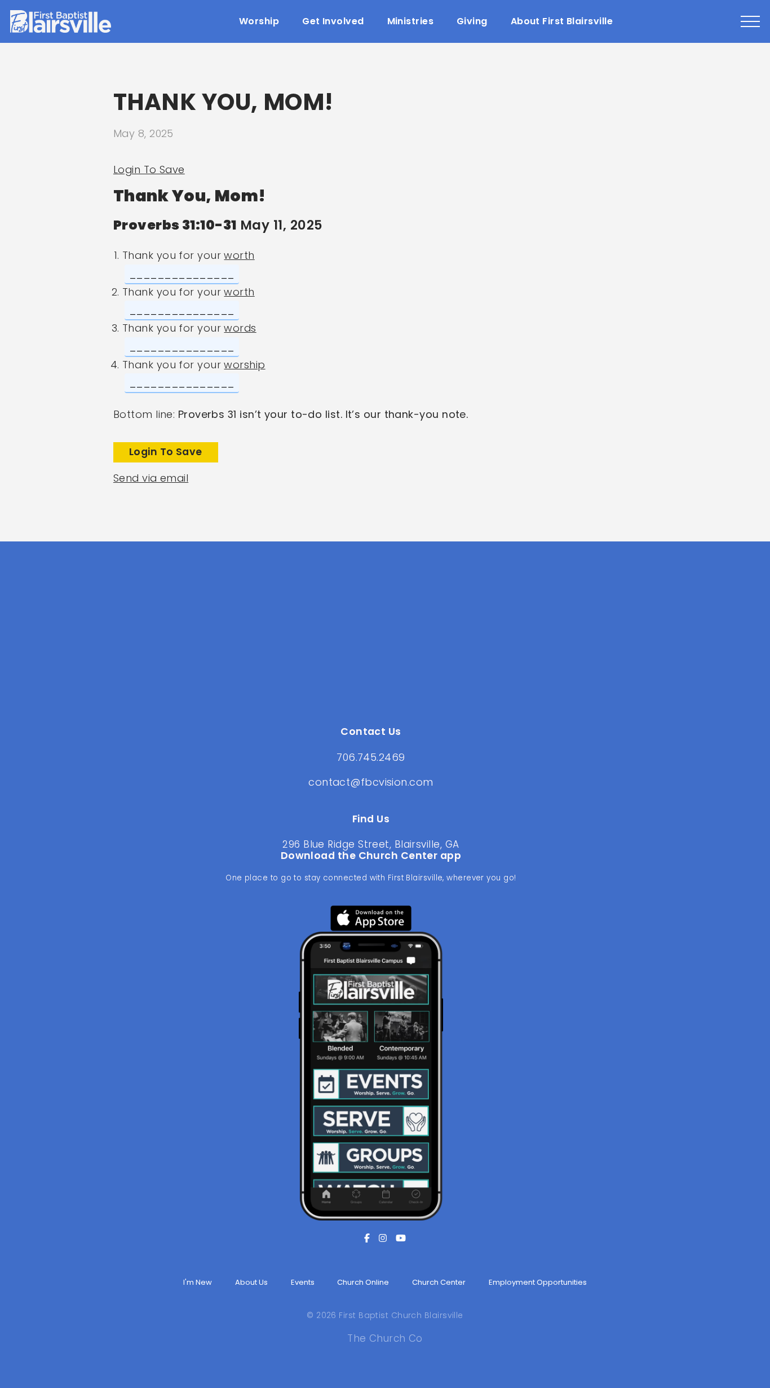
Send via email (150, 478)
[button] (750, 21)
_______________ (181, 274)
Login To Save (149, 169)
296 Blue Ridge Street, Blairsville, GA (370, 844)
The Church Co (385, 1338)
